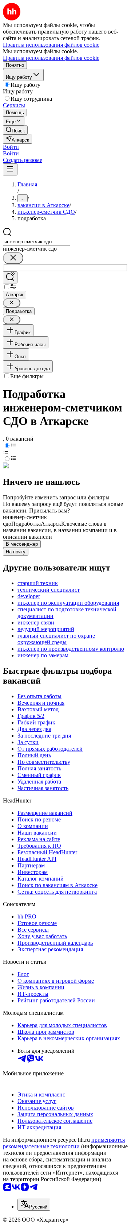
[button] (11, 147)
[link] (15, 130)
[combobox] (36, 241)
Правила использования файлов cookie (51, 58)
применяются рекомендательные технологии (64, 1143)
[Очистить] (13, 258)
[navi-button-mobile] (10, 169)
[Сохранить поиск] (10, 277)
